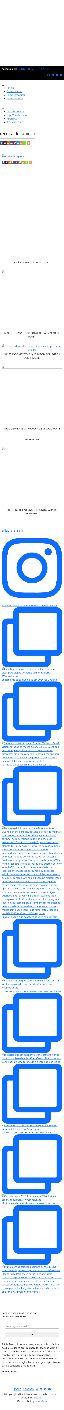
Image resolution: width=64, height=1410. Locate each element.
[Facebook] (1, 143)
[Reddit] (8, 143)
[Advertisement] (32, 33)
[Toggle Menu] (3, 85)
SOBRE (17, 1389)
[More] (28, 143)
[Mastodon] (18, 143)
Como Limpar (14, 91)
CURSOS (31, 69)
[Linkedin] (11, 143)
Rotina (10, 87)
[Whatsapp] (24, 143)
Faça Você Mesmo (17, 115)
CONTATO (28, 1389)
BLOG (21, 69)
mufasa (42, 1401)
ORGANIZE (44, 69)
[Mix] (21, 143)
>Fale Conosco (10, 1371)
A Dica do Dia (14, 122)
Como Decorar (15, 98)
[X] (5, 143)
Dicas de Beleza (15, 111)
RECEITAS (12, 118)
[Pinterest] (14, 143)
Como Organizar (16, 95)
